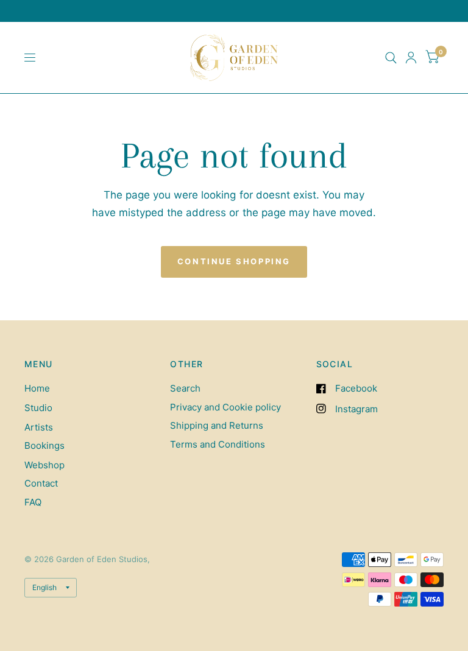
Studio (38, 407)
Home (37, 388)
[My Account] (411, 57)
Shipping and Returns (216, 425)
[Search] (391, 57)
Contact (41, 483)
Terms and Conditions (217, 444)
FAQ (32, 502)
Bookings (44, 445)
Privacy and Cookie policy (225, 407)
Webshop (44, 465)
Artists (38, 427)
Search (185, 388)
